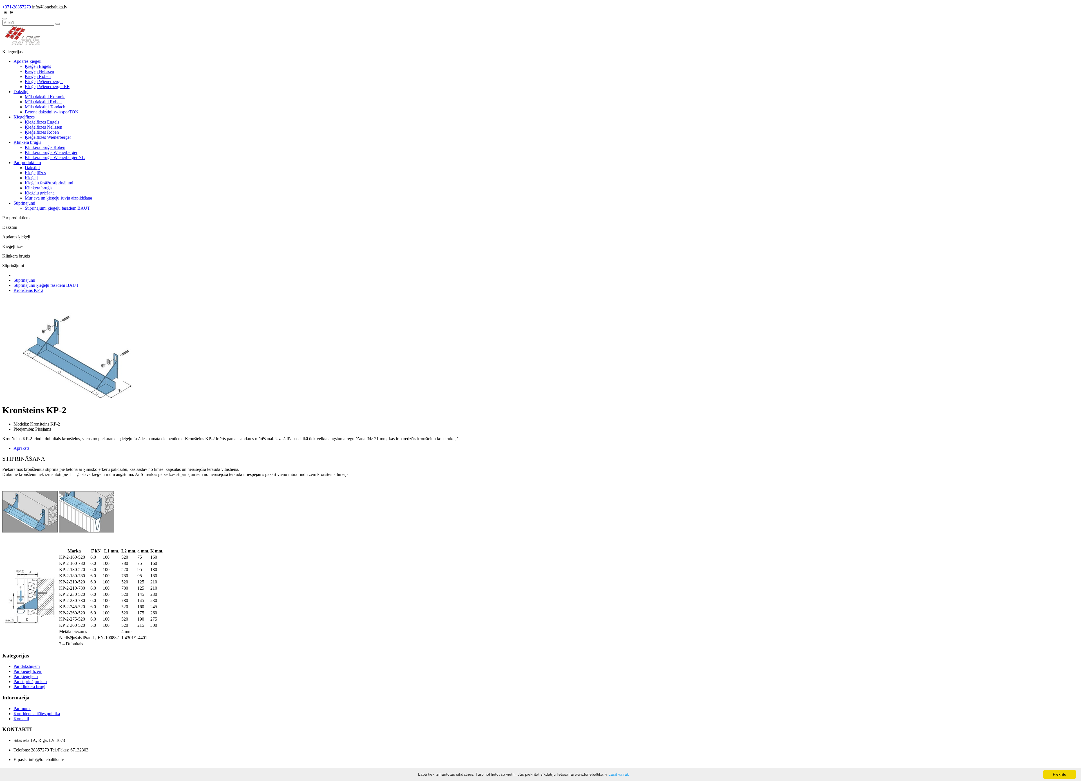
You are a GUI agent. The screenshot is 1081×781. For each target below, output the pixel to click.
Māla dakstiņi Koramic (45, 96)
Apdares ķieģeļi (27, 61)
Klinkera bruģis (27, 142)
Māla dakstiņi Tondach (45, 106)
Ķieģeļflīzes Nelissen (43, 127)
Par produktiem (27, 162)
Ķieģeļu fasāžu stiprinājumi (49, 182)
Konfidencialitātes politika (37, 713)
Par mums (22, 708)
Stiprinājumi (24, 203)
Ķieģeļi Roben (38, 76)
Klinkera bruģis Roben (45, 147)
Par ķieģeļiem (26, 676)
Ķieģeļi (31, 177)
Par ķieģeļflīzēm (28, 671)
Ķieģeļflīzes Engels (42, 122)
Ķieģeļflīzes (24, 117)
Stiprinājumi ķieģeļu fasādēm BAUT (57, 208)
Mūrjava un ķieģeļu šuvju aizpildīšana (58, 198)
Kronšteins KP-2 (28, 290)
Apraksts (21, 448)
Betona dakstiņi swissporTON (52, 111)
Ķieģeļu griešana (40, 193)
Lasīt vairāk (618, 774)
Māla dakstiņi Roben (43, 101)
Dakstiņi (21, 91)
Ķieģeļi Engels (38, 66)
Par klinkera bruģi (29, 686)
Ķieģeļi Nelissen (39, 71)
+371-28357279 (16, 7)
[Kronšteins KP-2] (77, 396)
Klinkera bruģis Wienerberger (51, 152)
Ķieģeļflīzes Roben (42, 132)
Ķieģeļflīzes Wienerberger (48, 137)
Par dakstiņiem (27, 666)
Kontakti (21, 718)
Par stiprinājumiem (30, 681)
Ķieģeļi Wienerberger (44, 81)
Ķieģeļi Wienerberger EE (47, 86)
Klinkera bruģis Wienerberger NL (55, 157)
